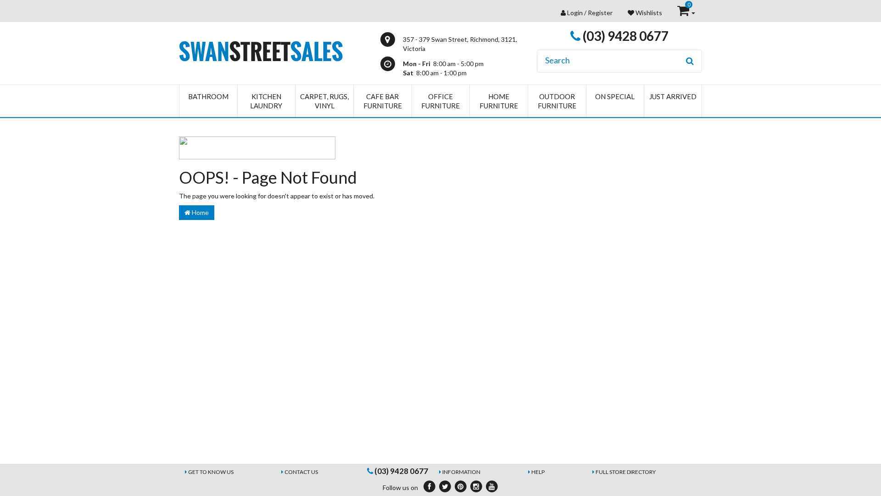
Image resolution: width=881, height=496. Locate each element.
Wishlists (648, 13)
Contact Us (301, 471)
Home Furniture (499, 101)
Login (575, 13)
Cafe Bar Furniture (382, 101)
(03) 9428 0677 (624, 36)
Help (538, 471)
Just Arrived (673, 96)
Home (199, 212)
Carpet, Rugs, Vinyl (324, 101)
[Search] (689, 61)
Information (461, 471)
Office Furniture (440, 101)
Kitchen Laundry (266, 101)
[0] (684, 13)
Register (600, 13)
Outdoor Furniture (557, 101)
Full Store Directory (626, 471)
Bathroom (208, 96)
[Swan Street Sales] (261, 50)
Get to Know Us (211, 471)
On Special (615, 96)
